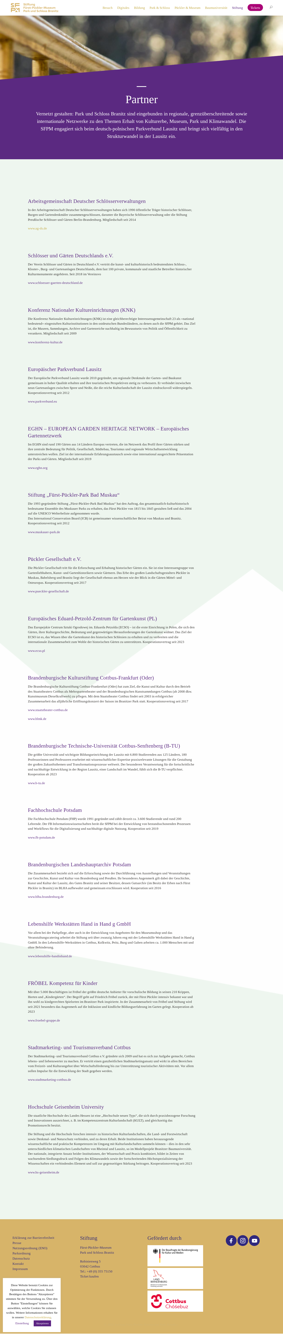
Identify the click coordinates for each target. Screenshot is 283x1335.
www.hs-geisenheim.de (43, 1172)
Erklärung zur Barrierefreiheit (33, 1238)
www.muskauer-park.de (44, 532)
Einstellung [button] (22, 1323)
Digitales (123, 8)
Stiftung (237, 8)
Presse (17, 1243)
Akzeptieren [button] (42, 1323)
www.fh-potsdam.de (41, 837)
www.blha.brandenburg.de (46, 897)
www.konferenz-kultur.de (45, 342)
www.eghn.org (38, 468)
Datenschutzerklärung (38, 1317)
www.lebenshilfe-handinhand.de (50, 956)
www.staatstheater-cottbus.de (48, 710)
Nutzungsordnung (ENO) (30, 1248)
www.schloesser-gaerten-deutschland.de (55, 283)
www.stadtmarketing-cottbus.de (49, 1080)
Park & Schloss (160, 8)
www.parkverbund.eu (42, 401)
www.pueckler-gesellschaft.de (48, 591)
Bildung (139, 8)
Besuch (108, 8)
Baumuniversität (216, 8)
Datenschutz (21, 1258)
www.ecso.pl (36, 651)
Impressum (20, 1269)
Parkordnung (22, 1253)
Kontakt (18, 1264)
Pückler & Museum (188, 8)
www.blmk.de (37, 719)
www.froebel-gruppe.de (44, 1020)
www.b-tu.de (36, 783)
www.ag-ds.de (37, 228)
